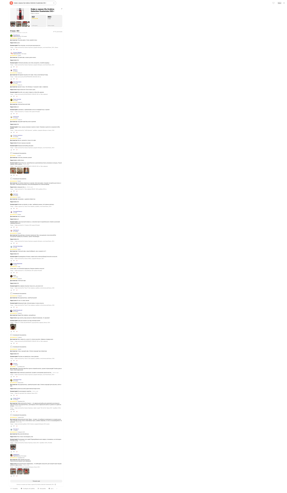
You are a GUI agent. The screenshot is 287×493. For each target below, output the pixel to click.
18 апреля (19, 313)
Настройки (43, 488)
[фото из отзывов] (13, 171)
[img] (13, 38)
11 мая (18, 266)
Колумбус (15, 488)
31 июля (19, 138)
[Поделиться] (61, 8)
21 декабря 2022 (21, 457)
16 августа (19, 72)
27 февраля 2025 (21, 432)
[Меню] (284, 2)
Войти (279, 3)
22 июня (19, 233)
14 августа (19, 102)
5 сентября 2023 (21, 366)
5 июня (18, 249)
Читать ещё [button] (26, 164)
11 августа (19, 119)
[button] (13, 24)
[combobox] (32, 3)
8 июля (18, 197)
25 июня (19, 214)
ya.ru (52, 488)
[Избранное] (273, 3)
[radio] (11, 49)
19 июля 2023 (20, 382)
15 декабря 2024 (21, 401)
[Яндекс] (11, 3)
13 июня (19, 55)
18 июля (19, 38)
